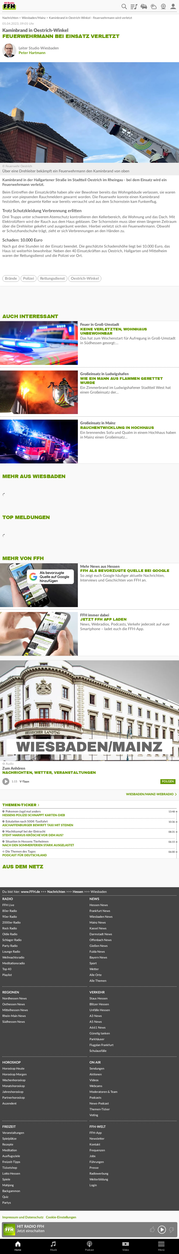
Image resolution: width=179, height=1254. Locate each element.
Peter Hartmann (32, 53)
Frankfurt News (100, 911)
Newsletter (97, 1138)
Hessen (78, 892)
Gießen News (99, 946)
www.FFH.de (30, 892)
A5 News (96, 1021)
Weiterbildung (99, 1179)
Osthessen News (13, 1004)
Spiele (6, 1179)
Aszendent (9, 1103)
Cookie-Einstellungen (61, 1217)
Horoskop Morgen (14, 1074)
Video (125, 1250)
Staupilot (143, 5)
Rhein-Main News (14, 1016)
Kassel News (98, 928)
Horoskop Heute (13, 1068)
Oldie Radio (9, 934)
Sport (93, 963)
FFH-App (96, 1133)
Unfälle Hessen (100, 1010)
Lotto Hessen (11, 1173)
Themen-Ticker (19, 805)
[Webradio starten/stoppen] (162, 1230)
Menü (161, 1250)
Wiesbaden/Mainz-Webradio (150, 794)
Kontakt (95, 1144)
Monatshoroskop (13, 1086)
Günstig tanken (100, 1033)
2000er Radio (11, 922)
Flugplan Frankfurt (102, 1045)
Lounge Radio (11, 951)
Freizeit (9, 1126)
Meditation (9, 1150)
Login (93, 1185)
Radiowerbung (99, 1173)
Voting (94, 1115)
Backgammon (11, 1191)
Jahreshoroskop (12, 1092)
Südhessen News (13, 1021)
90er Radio (9, 916)
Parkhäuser (97, 1039)
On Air (95, 1062)
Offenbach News (101, 940)
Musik (53, 1250)
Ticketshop (9, 1167)
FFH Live (8, 905)
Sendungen (97, 1068)
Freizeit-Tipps (11, 1162)
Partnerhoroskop (13, 1097)
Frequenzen (97, 1150)
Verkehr (97, 992)
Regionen (10, 992)
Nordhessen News (14, 998)
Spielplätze (9, 1138)
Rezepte (7, 1144)
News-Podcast (99, 1103)
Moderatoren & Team (103, 1092)
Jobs (93, 1156)
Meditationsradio (13, 963)
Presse (94, 1167)
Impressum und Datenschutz (22, 1217)
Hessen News (99, 905)
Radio (7, 899)
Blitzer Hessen (99, 1004)
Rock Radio (9, 928)
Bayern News (98, 957)
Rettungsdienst (52, 278)
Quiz (5, 1197)
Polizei (28, 278)
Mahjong (8, 1185)
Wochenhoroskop (13, 1080)
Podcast (89, 1250)
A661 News (98, 1027)
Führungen (97, 1162)
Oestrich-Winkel (85, 278)
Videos (94, 1080)
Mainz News (98, 922)
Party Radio (9, 946)
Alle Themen (98, 980)
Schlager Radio (11, 940)
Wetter (153, 5)
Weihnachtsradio (13, 957)
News (94, 899)
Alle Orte (96, 975)
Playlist (134, 5)
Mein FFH (173, 5)
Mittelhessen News (15, 1010)
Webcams (96, 1086)
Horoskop (11, 1062)
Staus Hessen (98, 998)
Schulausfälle (98, 1051)
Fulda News (97, 951)
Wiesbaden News (101, 916)
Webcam (163, 5)
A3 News (96, 1016)
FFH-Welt (98, 1126)
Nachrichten (10, 18)
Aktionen (96, 1074)
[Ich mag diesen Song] (153, 1230)
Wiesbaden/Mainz (34, 18)
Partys (6, 1202)
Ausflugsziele (11, 1156)
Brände (11, 278)
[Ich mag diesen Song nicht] (171, 1230)
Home (17, 1250)
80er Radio (9, 911)
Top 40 (6, 969)
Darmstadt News (101, 934)
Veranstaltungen (13, 1133)
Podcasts (95, 1097)
